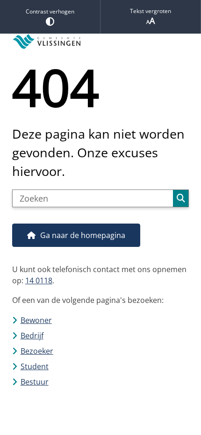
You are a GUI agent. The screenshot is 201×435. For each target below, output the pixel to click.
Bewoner (36, 320)
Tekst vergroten (150, 11)
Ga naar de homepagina (82, 235)
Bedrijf (32, 335)
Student (35, 366)
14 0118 (38, 280)
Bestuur (35, 382)
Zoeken (180, 198)
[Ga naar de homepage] (100, 41)
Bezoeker (37, 351)
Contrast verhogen (50, 11)
